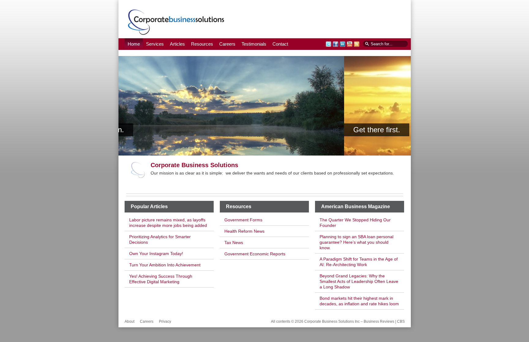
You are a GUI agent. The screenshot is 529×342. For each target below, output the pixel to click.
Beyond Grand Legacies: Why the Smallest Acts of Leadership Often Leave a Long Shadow (359, 281)
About (129, 321)
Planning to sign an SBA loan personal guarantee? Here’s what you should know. (356, 242)
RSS (356, 44)
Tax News (233, 242)
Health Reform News (244, 231)
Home (134, 44)
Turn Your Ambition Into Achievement (165, 264)
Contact (280, 44)
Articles (177, 44)
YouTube (349, 44)
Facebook (335, 44)
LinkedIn (342, 44)
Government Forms (243, 219)
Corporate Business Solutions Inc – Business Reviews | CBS (176, 22)
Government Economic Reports (254, 253)
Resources (202, 44)
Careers (227, 44)
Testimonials (254, 44)
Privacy (165, 321)
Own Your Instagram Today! (156, 253)
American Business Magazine (355, 206)
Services (155, 44)
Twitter (328, 44)
